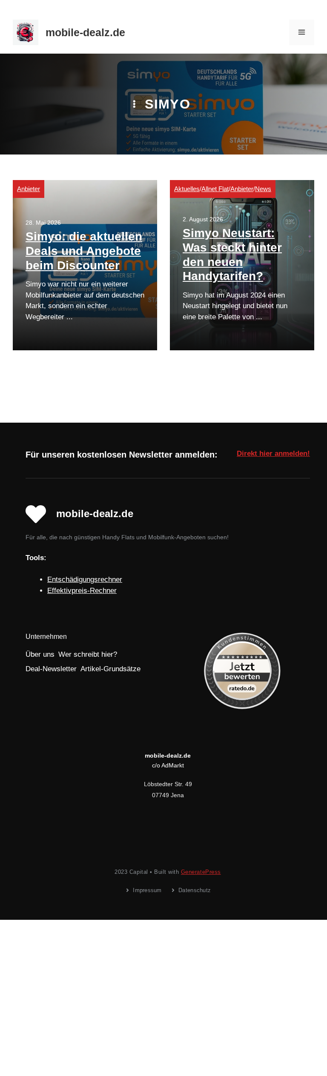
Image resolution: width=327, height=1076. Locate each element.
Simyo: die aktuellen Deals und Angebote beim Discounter (84, 251)
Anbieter (28, 188)
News (263, 188)
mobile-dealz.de (85, 32)
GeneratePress (201, 872)
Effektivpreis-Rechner (82, 591)
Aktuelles (187, 188)
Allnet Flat (215, 188)
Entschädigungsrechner (84, 579)
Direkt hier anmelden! (273, 453)
